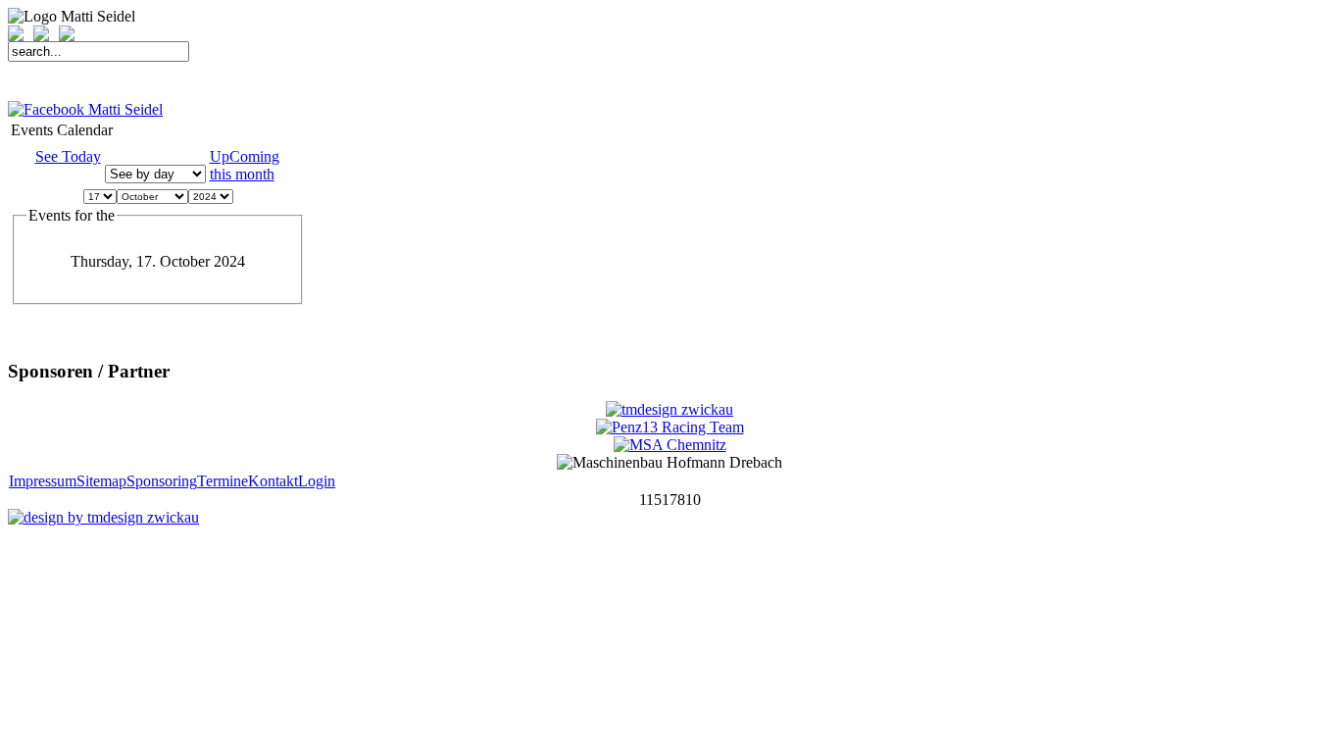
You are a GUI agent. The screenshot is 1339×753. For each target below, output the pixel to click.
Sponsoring (161, 481)
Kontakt (273, 481)
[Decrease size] (46, 35)
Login (316, 481)
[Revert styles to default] (66, 35)
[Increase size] (20, 35)
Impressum (42, 481)
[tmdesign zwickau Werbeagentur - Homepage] (669, 409)
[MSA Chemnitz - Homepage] (670, 444)
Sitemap (101, 481)
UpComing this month (244, 165)
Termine (222, 481)
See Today (68, 156)
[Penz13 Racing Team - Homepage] (670, 427)
